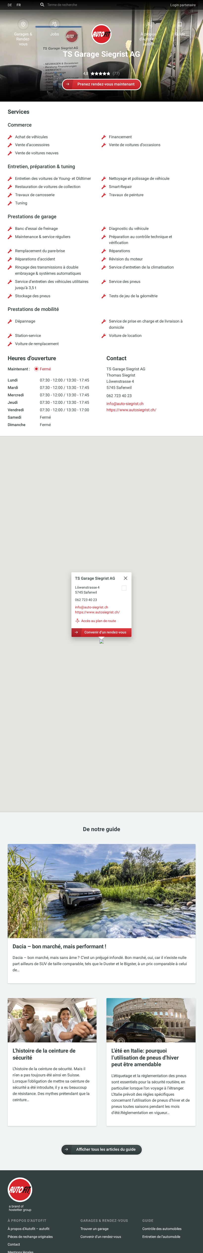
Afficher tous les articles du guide (106, 1149)
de (10, 5)
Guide (180, 34)
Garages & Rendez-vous (23, 39)
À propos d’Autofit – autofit (148, 39)
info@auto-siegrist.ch (125, 403)
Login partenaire (183, 5)
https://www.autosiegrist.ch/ (131, 410)
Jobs (54, 34)
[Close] (126, 578)
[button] (101, 642)
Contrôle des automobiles (161, 1229)
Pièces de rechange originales (30, 1237)
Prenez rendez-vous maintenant (105, 84)
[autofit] (101, 34)
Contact (14, 1244)
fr (19, 5)
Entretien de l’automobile (161, 1237)
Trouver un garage (94, 1229)
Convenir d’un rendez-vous (105, 632)
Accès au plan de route (98, 621)
